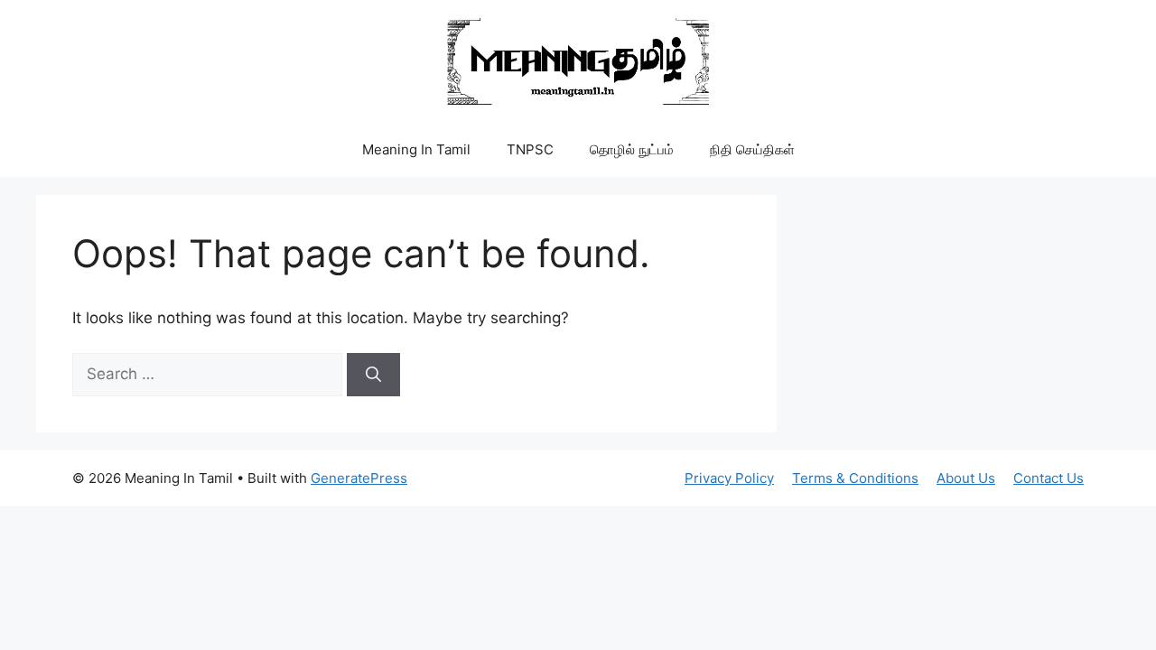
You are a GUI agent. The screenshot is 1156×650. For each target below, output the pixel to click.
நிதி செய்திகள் (752, 149)
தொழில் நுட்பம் (632, 149)
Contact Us (1048, 478)
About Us (966, 478)
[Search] (373, 374)
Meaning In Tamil (416, 149)
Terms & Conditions (855, 478)
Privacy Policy (729, 478)
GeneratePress (359, 478)
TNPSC (530, 149)
